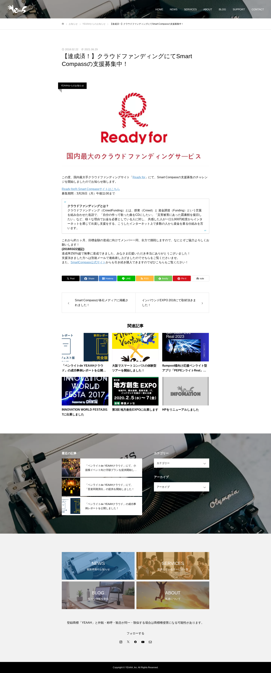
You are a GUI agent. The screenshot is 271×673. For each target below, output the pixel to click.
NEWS (173, 9)
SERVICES (190, 9)
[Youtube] (143, 642)
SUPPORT (239, 9)
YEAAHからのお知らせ (72, 85)
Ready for (139, 177)
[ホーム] (63, 24)
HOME (159, 9)
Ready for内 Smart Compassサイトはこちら (91, 189)
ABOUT (207, 9)
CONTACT (258, 9)
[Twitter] (128, 642)
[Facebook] (135, 642)
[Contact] (150, 642)
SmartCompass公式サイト (88, 262)
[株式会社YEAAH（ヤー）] (17, 9)
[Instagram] (121, 642)
